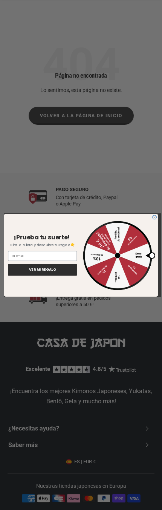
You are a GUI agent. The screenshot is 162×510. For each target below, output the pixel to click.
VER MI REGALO (42, 269)
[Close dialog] (154, 217)
